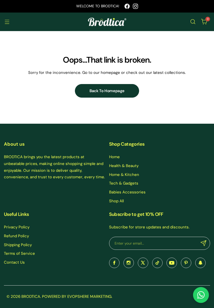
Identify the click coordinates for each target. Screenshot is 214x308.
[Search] (193, 21)
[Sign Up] (203, 243)
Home (114, 156)
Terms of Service (19, 253)
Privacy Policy (16, 227)
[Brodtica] (107, 21)
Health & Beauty (124, 165)
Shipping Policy (18, 244)
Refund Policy (16, 236)
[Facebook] (127, 6)
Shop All (116, 201)
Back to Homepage (107, 90)
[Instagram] (135, 6)
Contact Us (14, 262)
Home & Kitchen (124, 174)
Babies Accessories (127, 192)
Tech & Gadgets (123, 183)
